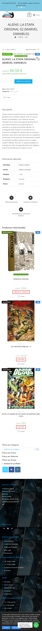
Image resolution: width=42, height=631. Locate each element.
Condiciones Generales (11, 544)
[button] (37, 58)
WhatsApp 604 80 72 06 (10, 499)
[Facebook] (11, 469)
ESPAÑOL (23, 276)
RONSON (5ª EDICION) (20, 279)
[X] (5, 469)
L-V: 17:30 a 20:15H (9, 602)
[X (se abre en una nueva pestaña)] (18, 7)
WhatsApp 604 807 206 (9, 3)
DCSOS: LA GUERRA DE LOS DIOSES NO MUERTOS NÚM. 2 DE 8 (21, 415)
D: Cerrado (7, 570)
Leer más (21, 359)
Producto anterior (10, 49)
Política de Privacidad (10, 547)
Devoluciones (8, 553)
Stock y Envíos (8, 585)
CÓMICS (12, 91)
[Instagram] (17, 469)
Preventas (7, 591)
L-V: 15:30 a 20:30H (9, 564)
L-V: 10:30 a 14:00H (9, 561)
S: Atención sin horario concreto (13, 567)
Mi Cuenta (7, 582)
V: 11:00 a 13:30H (9, 605)
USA (26, 37)
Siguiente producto (31, 49)
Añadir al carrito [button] (21, 292)
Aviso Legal (7, 550)
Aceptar (6, 627)
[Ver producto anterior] (3, 49)
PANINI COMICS (24, 165)
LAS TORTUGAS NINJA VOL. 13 (21, 347)
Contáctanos (8, 594)
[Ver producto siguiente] (38, 49)
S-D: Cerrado (8, 608)
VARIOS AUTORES (25, 170)
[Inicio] (15, 37)
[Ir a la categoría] (37, 449)
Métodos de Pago (9, 588)
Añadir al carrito (23, 81)
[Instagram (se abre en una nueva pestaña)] (24, 7)
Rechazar (16, 627)
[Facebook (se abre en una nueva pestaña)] (21, 7)
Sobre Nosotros (9, 541)
